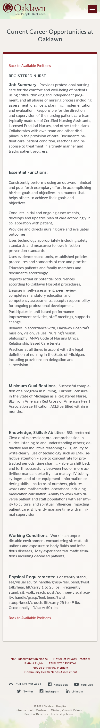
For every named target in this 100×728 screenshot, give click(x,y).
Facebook (60, 684)
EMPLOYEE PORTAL (62, 663)
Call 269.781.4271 (28, 684)
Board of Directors (36, 714)
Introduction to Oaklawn (32, 710)
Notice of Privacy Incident (50, 667)
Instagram (52, 691)
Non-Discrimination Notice (29, 659)
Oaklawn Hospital (24, 9)
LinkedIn (77, 691)
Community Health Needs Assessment (50, 672)
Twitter (28, 691)
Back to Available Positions (30, 66)
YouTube (86, 684)
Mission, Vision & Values (66, 710)
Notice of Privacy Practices (72, 659)
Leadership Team (62, 714)
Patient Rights (34, 663)
